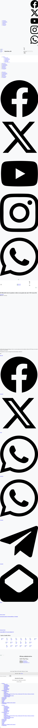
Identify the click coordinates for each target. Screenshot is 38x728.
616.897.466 (26, 661)
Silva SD (1, 355)
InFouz (22, 673)
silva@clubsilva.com (26, 662)
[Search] (25, 53)
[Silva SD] (1, 50)
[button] (19, 70)
